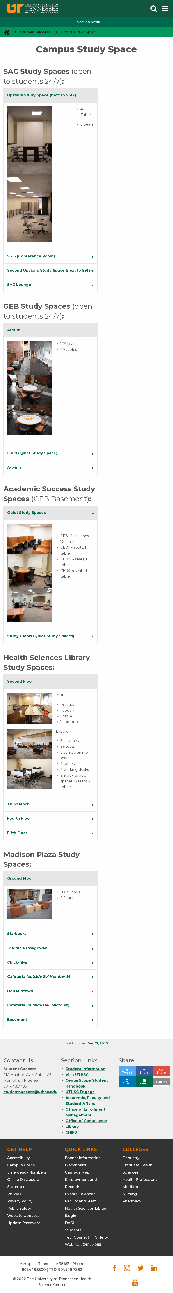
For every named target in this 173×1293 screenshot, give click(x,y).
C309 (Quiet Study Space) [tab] (32, 453)
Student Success (35, 32)
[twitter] (141, 1269)
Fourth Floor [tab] (19, 818)
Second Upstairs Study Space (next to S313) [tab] (49, 270)
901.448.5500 (34, 1269)
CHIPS (71, 1132)
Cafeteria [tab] (38, 976)
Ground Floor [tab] (20, 878)
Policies (14, 1194)
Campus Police (21, 1165)
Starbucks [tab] (17, 933)
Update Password (24, 1223)
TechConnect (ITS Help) (86, 1237)
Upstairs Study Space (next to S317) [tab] (41, 95)
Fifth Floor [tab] (17, 833)
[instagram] (127, 1269)
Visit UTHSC (77, 1075)
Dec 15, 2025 (98, 1043)
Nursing (130, 1194)
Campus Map (77, 1172)
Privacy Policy (19, 1201)
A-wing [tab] (14, 467)
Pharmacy (132, 1201)
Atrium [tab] (13, 330)
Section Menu (88, 22)
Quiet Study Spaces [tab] (26, 513)
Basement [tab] (17, 1020)
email (144, 1083)
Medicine (131, 1187)
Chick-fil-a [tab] (17, 962)
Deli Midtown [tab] (20, 991)
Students (73, 1230)
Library (72, 1127)
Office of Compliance (86, 1121)
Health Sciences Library (86, 1208)
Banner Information (83, 1158)
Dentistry (131, 1158)
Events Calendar (80, 1194)
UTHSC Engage (80, 1092)
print (162, 1081)
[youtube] (134, 1284)
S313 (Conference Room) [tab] (31, 256)
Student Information (85, 1069)
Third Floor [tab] (18, 804)
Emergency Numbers (26, 1172)
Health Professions (140, 1179)
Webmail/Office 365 (83, 1244)
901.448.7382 (70, 1269)
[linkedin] (154, 1269)
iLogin (70, 1216)
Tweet (128, 1073)
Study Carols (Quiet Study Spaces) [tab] (40, 636)
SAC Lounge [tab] (19, 284)
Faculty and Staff (80, 1201)
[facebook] (114, 1269)
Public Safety (19, 1208)
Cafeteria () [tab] (38, 1005)
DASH (70, 1223)
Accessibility (18, 1158)
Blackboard (75, 1165)
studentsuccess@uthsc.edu (30, 1092)
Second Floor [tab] (20, 681)
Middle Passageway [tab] (27, 948)
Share (146, 1073)
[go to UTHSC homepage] (5, 32)
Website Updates (23, 1216)
